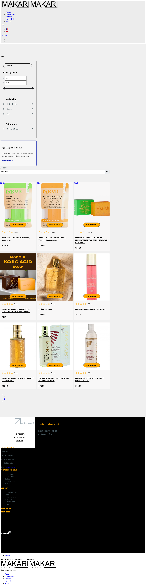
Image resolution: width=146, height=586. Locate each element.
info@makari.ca (8, 160)
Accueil (8, 12)
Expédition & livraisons (10, 498)
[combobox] (19, 570)
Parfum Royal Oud (45, 309)
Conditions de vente (11, 493)
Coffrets (9, 17)
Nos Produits (10, 14)
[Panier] (3, 25)
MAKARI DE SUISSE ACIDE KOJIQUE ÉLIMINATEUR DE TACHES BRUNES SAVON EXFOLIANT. (91, 240)
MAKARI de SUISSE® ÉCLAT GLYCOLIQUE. (91, 309)
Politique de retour (10, 503)
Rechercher (5, 570)
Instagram (20, 434)
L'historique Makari (10, 482)
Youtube (19, 441)
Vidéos (8, 21)
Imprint (7, 555)
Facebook (20, 437)
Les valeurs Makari (10, 478)
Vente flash (10, 19)
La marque (10, 474)
